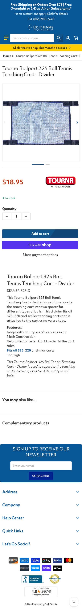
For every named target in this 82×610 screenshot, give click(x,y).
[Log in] (68, 38)
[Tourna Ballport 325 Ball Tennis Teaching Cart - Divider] (38, 164)
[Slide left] (4, 122)
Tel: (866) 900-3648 (41, 19)
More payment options (40, 254)
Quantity (9, 208)
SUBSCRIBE (41, 476)
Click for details (57, 14)
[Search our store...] (58, 38)
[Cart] (76, 38)
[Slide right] (77, 122)
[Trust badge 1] (32, 579)
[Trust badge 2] (55, 579)
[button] (6, 38)
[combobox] (36, 38)
